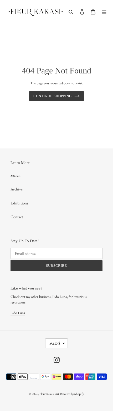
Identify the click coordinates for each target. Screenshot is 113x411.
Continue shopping (52, 96)
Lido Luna (18, 312)
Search (15, 175)
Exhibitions (19, 202)
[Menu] (104, 11)
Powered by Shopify (72, 394)
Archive (17, 189)
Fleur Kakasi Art (49, 394)
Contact (17, 216)
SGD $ (54, 343)
